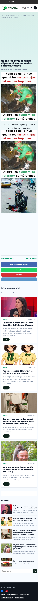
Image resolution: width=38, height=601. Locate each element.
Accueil (3, 594)
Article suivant (31, 258)
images (8, 15)
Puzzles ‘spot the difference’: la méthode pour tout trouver (17, 372)
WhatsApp (19, 270)
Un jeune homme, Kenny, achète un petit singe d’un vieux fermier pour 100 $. (18, 469)
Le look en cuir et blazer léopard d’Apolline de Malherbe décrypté (18, 324)
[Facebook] (1, 2)
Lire (6, 339)
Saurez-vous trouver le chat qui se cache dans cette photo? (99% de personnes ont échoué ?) (18, 421)
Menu (35, 8)
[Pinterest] (4, 2)
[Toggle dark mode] (24, 8)
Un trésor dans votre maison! (23, 561)
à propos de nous (24, 594)
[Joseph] (28, 7)
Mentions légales (12, 594)
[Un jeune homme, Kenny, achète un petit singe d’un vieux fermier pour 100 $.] (19, 451)
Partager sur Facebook (19, 264)
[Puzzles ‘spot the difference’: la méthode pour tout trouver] (19, 355)
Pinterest (19, 274)
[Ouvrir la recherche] (31, 7)
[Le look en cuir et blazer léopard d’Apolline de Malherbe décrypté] (19, 307)
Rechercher (35, 571)
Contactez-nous (19, 597)
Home (3, 15)
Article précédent (7, 258)
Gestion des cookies (7, 597)
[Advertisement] (19, 39)
